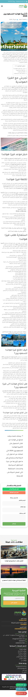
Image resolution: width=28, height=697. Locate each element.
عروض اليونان (23, 658)
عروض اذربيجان (22, 655)
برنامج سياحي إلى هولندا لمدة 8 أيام (11, 332)
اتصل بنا (24, 672)
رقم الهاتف (22, 507)
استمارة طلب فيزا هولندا (20, 73)
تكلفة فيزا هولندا (22, 71)
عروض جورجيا (23, 649)
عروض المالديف (22, 651)
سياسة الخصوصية (21, 666)
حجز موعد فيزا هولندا (21, 70)
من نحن (24, 670)
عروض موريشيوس (21, 656)
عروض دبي (24, 660)
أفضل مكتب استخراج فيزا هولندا (14, 561)
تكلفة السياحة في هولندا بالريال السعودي (17, 135)
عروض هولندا (11, 133)
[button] (2, 6)
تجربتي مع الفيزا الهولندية (20, 68)
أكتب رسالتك (22, 513)
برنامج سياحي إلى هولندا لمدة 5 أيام (17, 231)
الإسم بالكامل (22, 500)
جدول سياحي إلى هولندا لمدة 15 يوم (17, 333)
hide (16, 66)
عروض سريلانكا (22, 653)
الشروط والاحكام (22, 668)
